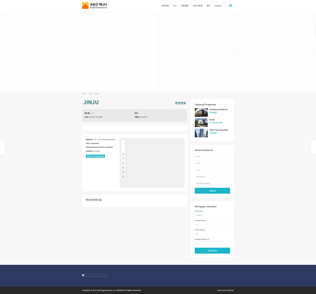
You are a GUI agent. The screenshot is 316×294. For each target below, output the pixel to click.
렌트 (208, 5)
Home (84, 94)
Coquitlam (94, 143)
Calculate (212, 250)
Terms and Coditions (225, 290)
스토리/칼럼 (197, 5)
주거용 (91, 94)
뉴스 (175, 5)
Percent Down (200, 220)
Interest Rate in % (202, 239)
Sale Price (199, 211)
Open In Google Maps (95, 156)
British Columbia (106, 147)
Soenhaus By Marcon (218, 109)
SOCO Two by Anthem (218, 130)
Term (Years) (200, 230)
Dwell (211, 119)
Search (212, 190)
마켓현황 (184, 5)
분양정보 (165, 5)
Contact (218, 5)
